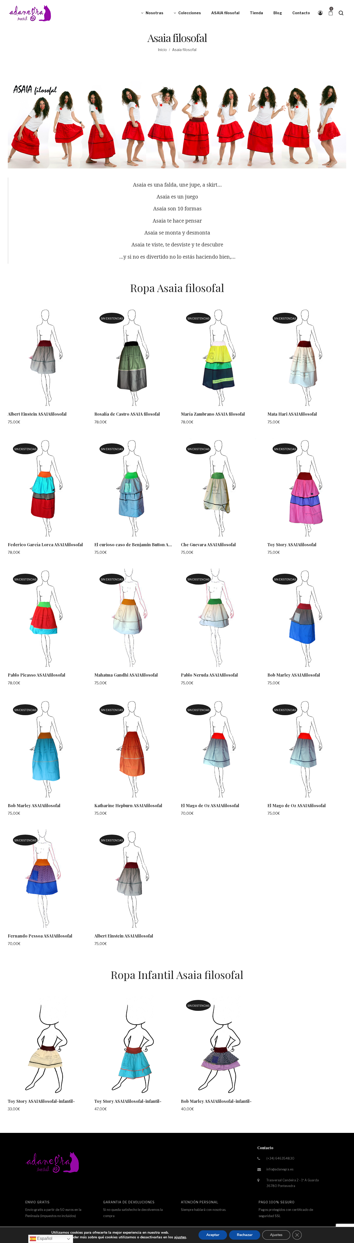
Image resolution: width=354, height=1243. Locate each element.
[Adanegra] (31, 13)
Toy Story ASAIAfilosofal (291, 544)
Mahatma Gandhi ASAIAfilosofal (126, 675)
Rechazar (244, 1234)
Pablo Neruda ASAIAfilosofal (209, 675)
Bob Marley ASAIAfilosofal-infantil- (216, 1101)
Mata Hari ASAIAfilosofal (292, 414)
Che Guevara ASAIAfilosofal (208, 544)
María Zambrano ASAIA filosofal (213, 414)
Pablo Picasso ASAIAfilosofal (36, 675)
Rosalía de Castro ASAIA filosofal (127, 414)
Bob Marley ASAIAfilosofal (293, 675)
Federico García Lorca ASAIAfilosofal (45, 544)
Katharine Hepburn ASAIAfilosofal (128, 805)
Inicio (162, 49)
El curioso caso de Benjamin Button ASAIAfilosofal (144, 544)
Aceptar (212, 1234)
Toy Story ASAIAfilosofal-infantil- (41, 1101)
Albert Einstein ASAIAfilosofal (37, 414)
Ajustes (276, 1234)
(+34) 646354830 (280, 1158)
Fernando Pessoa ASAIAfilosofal (40, 936)
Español (44, 1238)
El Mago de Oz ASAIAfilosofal (210, 805)
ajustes (180, 1237)
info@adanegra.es (279, 1169)
